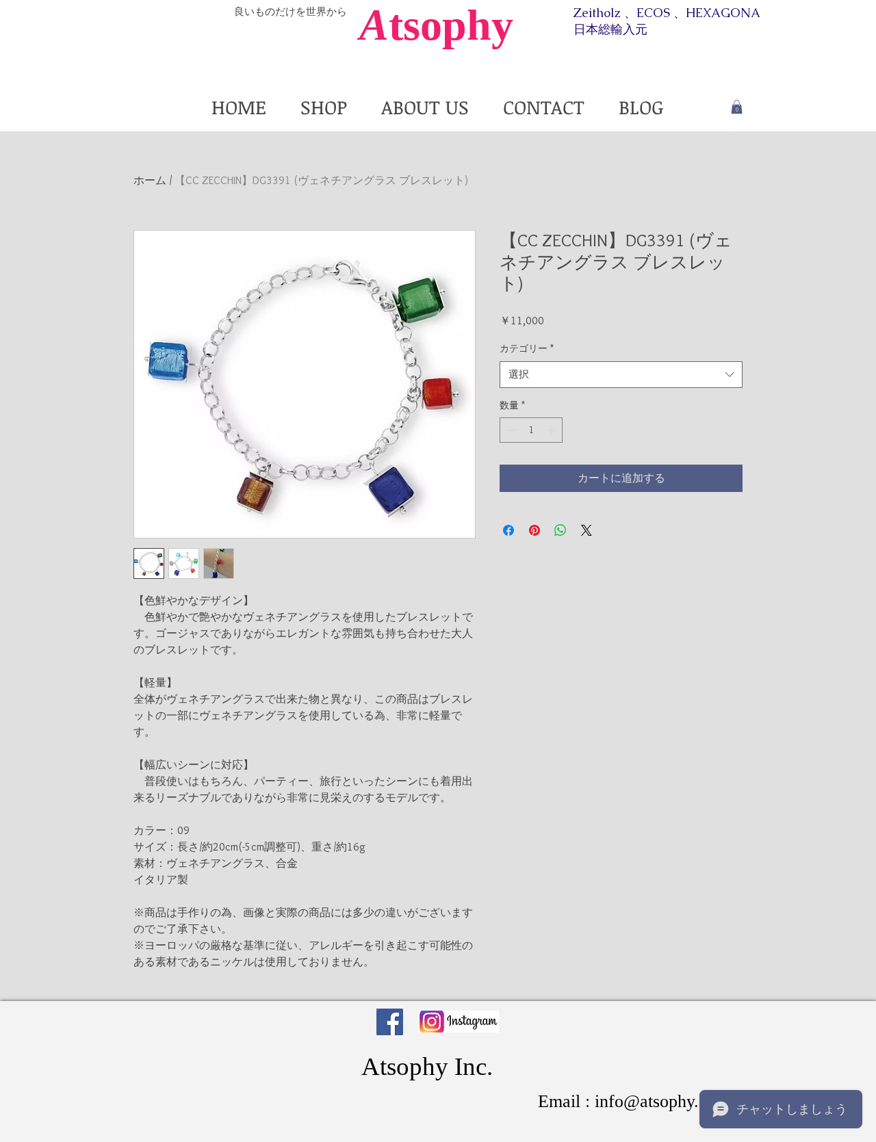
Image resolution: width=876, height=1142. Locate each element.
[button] (737, 107)
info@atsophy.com (662, 1101)
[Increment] (552, 430)
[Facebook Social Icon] (389, 1022)
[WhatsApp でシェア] (560, 530)
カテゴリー (527, 348)
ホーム (149, 180)
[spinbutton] (531, 430)
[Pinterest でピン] (534, 530)
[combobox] (621, 374)
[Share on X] (586, 530)
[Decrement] (510, 430)
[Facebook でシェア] (508, 530)
